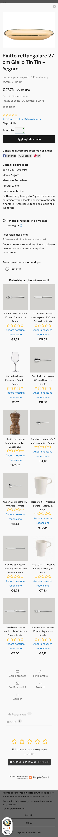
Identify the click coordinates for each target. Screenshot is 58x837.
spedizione (9, 107)
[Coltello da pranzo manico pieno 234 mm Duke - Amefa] (15, 611)
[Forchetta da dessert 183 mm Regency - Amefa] (42, 611)
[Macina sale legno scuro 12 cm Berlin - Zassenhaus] (15, 422)
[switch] (7, 832)
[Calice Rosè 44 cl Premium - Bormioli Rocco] (15, 360)
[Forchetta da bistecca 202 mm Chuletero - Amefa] (15, 297)
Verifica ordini (17, 687)
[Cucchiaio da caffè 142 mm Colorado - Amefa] (42, 422)
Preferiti (40, 687)
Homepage (9, 77)
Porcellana (39, 77)
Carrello (17, 698)
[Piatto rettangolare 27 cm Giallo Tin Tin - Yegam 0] (29, 30)
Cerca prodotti (17, 675)
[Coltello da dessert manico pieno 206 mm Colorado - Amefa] (42, 297)
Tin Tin (18, 82)
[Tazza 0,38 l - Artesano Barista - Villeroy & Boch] (42, 485)
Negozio (24, 77)
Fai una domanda (33, 119)
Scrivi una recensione (13, 119)
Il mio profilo (40, 675)
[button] (14, 269)
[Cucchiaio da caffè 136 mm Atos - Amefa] (15, 485)
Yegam (6, 82)
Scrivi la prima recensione (30, 762)
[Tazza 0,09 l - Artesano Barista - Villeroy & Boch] (42, 548)
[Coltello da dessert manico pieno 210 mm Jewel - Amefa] (15, 548)
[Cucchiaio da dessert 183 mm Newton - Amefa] (42, 360)
